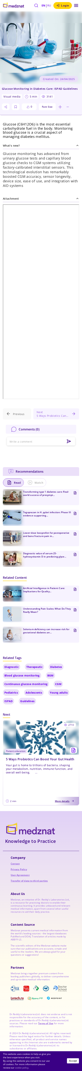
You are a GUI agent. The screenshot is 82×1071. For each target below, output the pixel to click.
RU (49, 5)
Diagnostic (11, 667)
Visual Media (11, 96)
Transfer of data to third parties (29, 880)
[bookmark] (15, 106)
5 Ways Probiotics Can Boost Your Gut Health (40, 759)
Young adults (59, 692)
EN (43, 5)
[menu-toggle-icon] (76, 5)
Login (65, 5)
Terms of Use (45, 1023)
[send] (68, 441)
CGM (58, 684)
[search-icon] (36, 5)
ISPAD (8, 701)
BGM (50, 675)
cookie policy (21, 1067)
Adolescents (34, 692)
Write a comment (21, 441)
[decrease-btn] (67, 107)
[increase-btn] (60, 107)
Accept (73, 1060)
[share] (6, 106)
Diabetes (56, 667)
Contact (15, 863)
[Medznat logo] (13, 5)
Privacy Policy (19, 869)
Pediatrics (11, 692)
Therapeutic (34, 667)
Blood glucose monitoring (22, 675)
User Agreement (20, 875)
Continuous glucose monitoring (25, 684)
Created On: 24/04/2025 (59, 79)
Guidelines (27, 701)
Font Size (47, 106)
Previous (18, 414)
